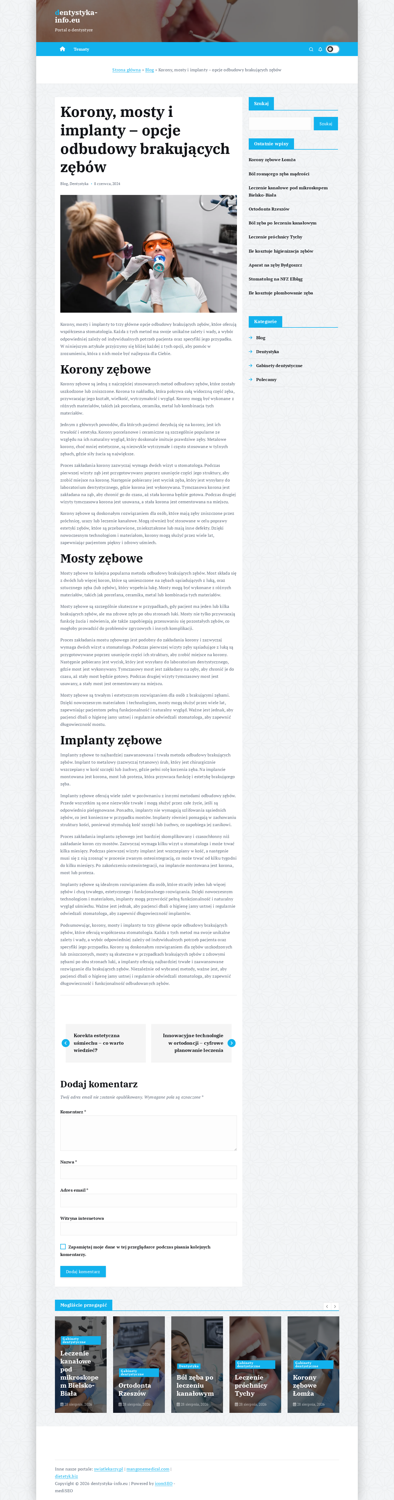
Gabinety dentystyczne (279, 365)
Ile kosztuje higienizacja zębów (281, 251)
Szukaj (261, 103)
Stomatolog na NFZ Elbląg (276, 279)
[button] (327, 1306)
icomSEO (164, 1483)
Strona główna (126, 70)
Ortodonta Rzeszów (269, 209)
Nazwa (68, 1162)
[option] (81, 1364)
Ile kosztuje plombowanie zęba (281, 293)
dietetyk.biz (66, 1476)
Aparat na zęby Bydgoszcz (275, 265)
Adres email (74, 1190)
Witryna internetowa (82, 1218)
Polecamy (266, 379)
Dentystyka (79, 183)
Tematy (81, 49)
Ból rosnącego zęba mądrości (279, 174)
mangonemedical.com (148, 1469)
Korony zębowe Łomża (272, 159)
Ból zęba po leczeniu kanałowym (283, 223)
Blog (149, 70)
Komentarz (73, 1112)
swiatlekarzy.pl (108, 1469)
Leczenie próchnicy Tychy (275, 237)
